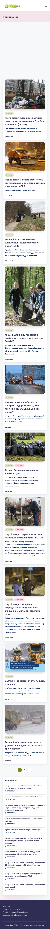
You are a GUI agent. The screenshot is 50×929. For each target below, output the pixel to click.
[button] (30, 770)
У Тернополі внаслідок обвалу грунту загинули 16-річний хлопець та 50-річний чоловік (25, 864)
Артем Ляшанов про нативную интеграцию (23, 830)
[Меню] (46, 5)
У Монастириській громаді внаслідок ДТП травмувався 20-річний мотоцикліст (22, 853)
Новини (9, 113)
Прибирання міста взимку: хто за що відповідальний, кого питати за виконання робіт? (25, 183)
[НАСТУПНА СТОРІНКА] (30, 770)
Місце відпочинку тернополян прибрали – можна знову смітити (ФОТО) (24, 338)
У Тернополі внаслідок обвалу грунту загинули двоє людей (25, 886)
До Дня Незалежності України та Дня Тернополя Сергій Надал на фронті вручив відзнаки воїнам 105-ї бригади (25, 807)
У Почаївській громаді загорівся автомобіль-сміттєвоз (24, 820)
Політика (19, 465)
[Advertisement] (25, 48)
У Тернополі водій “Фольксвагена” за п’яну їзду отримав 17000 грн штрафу (23, 787)
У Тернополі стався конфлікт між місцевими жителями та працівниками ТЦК (23, 875)
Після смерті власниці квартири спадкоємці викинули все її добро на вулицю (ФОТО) (24, 121)
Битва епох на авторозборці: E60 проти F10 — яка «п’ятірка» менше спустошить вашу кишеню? (24, 840)
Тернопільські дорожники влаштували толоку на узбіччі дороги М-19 (22, 242)
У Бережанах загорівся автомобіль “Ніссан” (23, 797)
